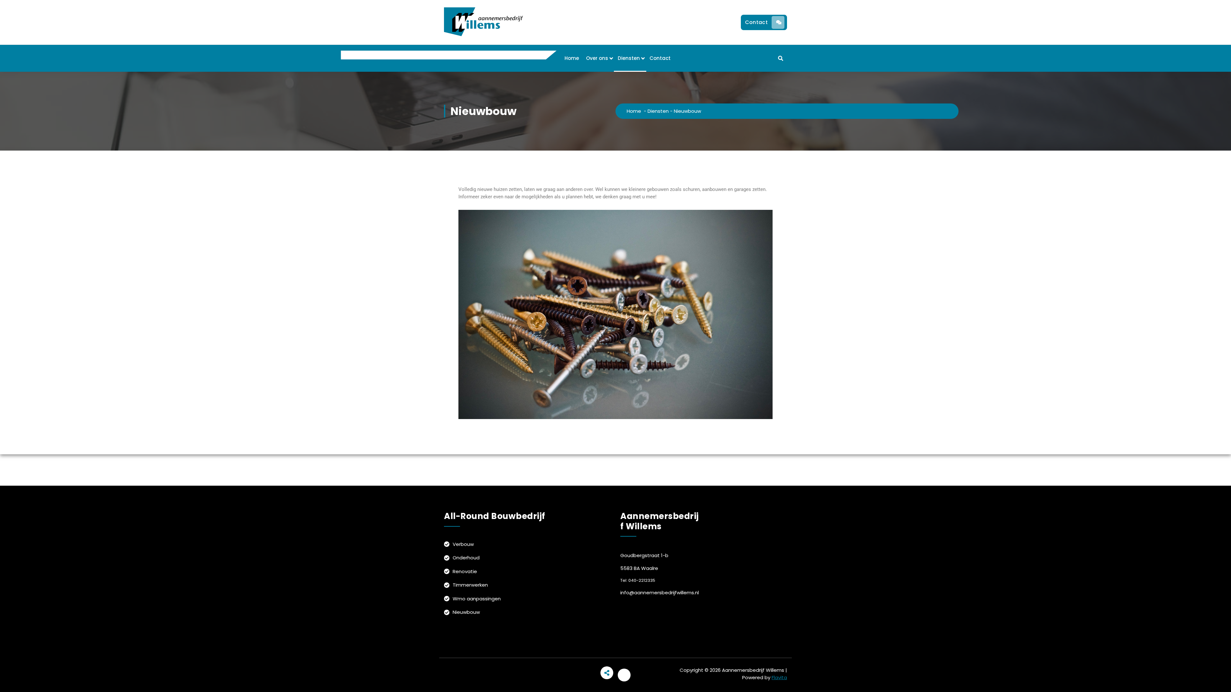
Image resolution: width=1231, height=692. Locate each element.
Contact (756, 22)
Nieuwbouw (466, 612)
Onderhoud (466, 557)
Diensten (629, 58)
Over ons (597, 58)
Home (572, 58)
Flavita (779, 677)
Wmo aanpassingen (477, 598)
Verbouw (463, 544)
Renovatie (465, 571)
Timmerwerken (470, 584)
